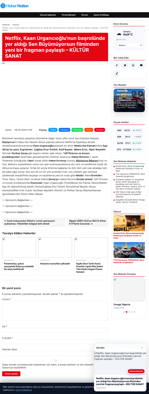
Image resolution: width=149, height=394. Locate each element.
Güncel (16, 24)
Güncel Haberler (48, 15)
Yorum (6, 299)
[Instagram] (133, 65)
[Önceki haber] (134, 93)
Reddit (88, 130)
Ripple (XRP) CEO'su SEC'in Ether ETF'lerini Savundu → (87, 222)
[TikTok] (116, 73)
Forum (84, 15)
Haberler (6, 24)
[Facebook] (116, 65)
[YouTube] (141, 65)
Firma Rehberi (69, 15)
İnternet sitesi (9, 349)
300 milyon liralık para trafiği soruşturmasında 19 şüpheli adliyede (128, 194)
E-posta (7, 337)
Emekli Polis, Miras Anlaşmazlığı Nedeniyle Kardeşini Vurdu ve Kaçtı (130, 168)
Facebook (64, 130)
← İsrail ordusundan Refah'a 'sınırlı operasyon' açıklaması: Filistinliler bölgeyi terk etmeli (29, 222)
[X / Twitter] (125, 65)
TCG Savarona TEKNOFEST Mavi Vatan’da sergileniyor (130, 175)
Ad (4, 326)
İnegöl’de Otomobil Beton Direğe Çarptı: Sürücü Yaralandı (130, 201)
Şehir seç (121, 39)
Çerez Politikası (101, 15)
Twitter (53, 130)
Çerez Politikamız (23, 390)
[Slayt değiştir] (124, 312)
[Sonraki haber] (140, 93)
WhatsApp (77, 130)
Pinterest (99, 130)
